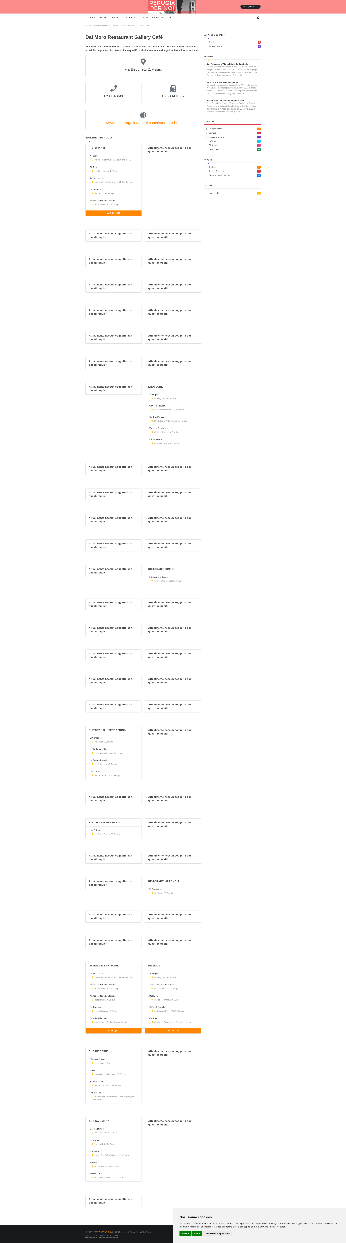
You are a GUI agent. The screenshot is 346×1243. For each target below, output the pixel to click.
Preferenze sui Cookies (108, 1236)
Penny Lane (95, 1093)
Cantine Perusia (156, 417)
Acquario (94, 156)
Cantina (153, 1018)
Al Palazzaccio (96, 178)
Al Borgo (94, 167)
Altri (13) (113, 1031)
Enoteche (114, 25)
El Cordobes (95, 738)
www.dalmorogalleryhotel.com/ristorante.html (143, 123)
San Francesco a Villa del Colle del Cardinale (227, 64)
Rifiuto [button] (197, 1233)
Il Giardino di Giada (158, 577)
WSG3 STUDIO (105, 1232)
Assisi (211, 42)
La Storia (212, 141)
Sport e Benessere (217, 171)
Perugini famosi (215, 46)
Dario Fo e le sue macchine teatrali (222, 82)
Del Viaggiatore (97, 1129)
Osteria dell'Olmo (98, 1018)
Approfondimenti (215, 35)
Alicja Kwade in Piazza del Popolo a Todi (225, 100)
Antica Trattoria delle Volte (102, 201)
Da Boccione (96, 1007)
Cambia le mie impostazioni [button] (217, 1233)
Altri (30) (173, 1031)
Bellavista (153, 996)
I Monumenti (214, 149)
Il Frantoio (94, 1140)
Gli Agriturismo (215, 129)
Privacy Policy (91, 1236)
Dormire (212, 133)
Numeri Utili (214, 193)
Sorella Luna (96, 1174)
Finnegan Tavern (97, 1059)
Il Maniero (94, 1151)
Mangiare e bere (100, 25)
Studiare (212, 167)
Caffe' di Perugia (157, 406)
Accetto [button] (185, 1233)
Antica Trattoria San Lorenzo (103, 996)
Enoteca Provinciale (158, 428)
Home (88, 25)
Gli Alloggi (213, 145)
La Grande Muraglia (99, 760)
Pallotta (93, 1162)
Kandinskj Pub (156, 439)
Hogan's (93, 1070)
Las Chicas (95, 771)
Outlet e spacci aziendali (219, 175)
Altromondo (95, 189)
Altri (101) (113, 213)
